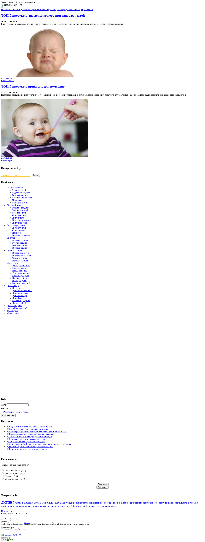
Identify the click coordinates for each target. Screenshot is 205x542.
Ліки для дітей (19, 303)
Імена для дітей (19, 203)
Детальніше (6, 78)
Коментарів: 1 (7, 160)
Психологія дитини (21, 220)
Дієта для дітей (19, 228)
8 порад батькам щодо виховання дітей (26, 441)
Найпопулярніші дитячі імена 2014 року (27, 439)
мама (18, 502)
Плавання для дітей (21, 255)
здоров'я (175, 502)
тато (57, 502)
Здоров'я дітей (19, 190)
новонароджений (111, 502)
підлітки (92, 506)
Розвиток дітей (19, 213)
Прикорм (16, 233)
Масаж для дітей (20, 260)
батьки (37, 502)
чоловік (86, 502)
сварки (154, 502)
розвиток (146, 502)
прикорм (111, 506)
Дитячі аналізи (19, 298)
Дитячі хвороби (14, 305)
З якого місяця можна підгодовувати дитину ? (30, 436)
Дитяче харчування (16, 225)
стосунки (70, 502)
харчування (21, 506)
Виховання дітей (20, 195)
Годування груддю (21, 192)
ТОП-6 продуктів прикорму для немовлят (33, 86)
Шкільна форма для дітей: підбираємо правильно (31, 434)
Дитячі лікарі (13, 285)
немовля (41, 506)
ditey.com (27, 523)
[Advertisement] (22, 336)
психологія (48, 502)
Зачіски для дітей (20, 210)
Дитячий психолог (21, 293)
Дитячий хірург (19, 295)
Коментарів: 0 (7, 80)
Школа (183, 502)
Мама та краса (19, 268)
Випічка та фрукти (21, 235)
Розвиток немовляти (22, 198)
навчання (32, 506)
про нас (11, 527)
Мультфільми (13, 313)
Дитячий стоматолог (22, 290)
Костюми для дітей (21, 283)
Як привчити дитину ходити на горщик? (27, 449)
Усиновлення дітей (21, 273)
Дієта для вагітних (21, 265)
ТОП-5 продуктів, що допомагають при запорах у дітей (43, 15)
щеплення (102, 506)
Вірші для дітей (19, 278)
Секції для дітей (19, 258)
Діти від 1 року (14, 205)
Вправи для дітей (20, 253)
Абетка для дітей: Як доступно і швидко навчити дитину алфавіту (39, 444)
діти (62, 502)
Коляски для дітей (20, 275)
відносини (96, 502)
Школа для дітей (20, 240)
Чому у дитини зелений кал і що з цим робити (30, 426)
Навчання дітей (19, 245)
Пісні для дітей (19, 280)
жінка (79, 502)
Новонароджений (15, 187)
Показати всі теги (9, 511)
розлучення (165, 502)
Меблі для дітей (19, 270)
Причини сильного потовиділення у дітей (28, 429)
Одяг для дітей (19, 215)
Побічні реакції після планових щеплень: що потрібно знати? (37, 431)
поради (10, 506)
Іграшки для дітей (20, 208)
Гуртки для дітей (20, 243)
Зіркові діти (12, 310)
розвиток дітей (64, 506)
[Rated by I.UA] (7, 540)
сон (48, 506)
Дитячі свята (18, 218)
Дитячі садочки (19, 223)
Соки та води (18, 230)
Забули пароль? (23, 412)
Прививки (17, 200)
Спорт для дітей (14, 250)
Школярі (11, 238)
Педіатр (16, 288)
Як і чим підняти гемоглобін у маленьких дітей (30, 446)
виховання (27, 502)
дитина (7, 502)
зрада (53, 506)
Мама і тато (12, 263)
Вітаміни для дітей (21, 300)
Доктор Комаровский (17, 308)
